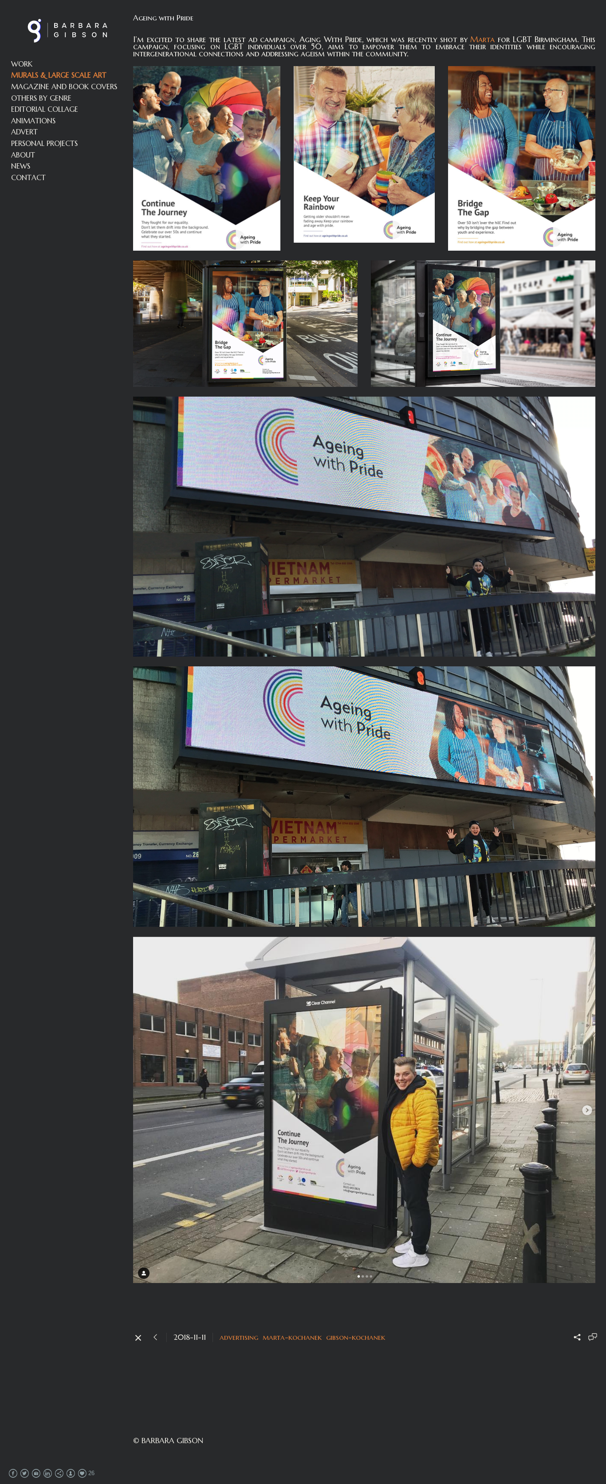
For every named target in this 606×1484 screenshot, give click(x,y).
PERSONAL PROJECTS (44, 143)
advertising (239, 1337)
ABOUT (23, 154)
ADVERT (24, 131)
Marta (482, 39)
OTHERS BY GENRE (41, 98)
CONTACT (28, 177)
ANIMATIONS (33, 120)
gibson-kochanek (355, 1337)
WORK (21, 63)
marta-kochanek (292, 1337)
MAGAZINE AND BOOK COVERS (64, 86)
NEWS (20, 165)
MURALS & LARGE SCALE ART (58, 75)
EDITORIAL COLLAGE (44, 109)
